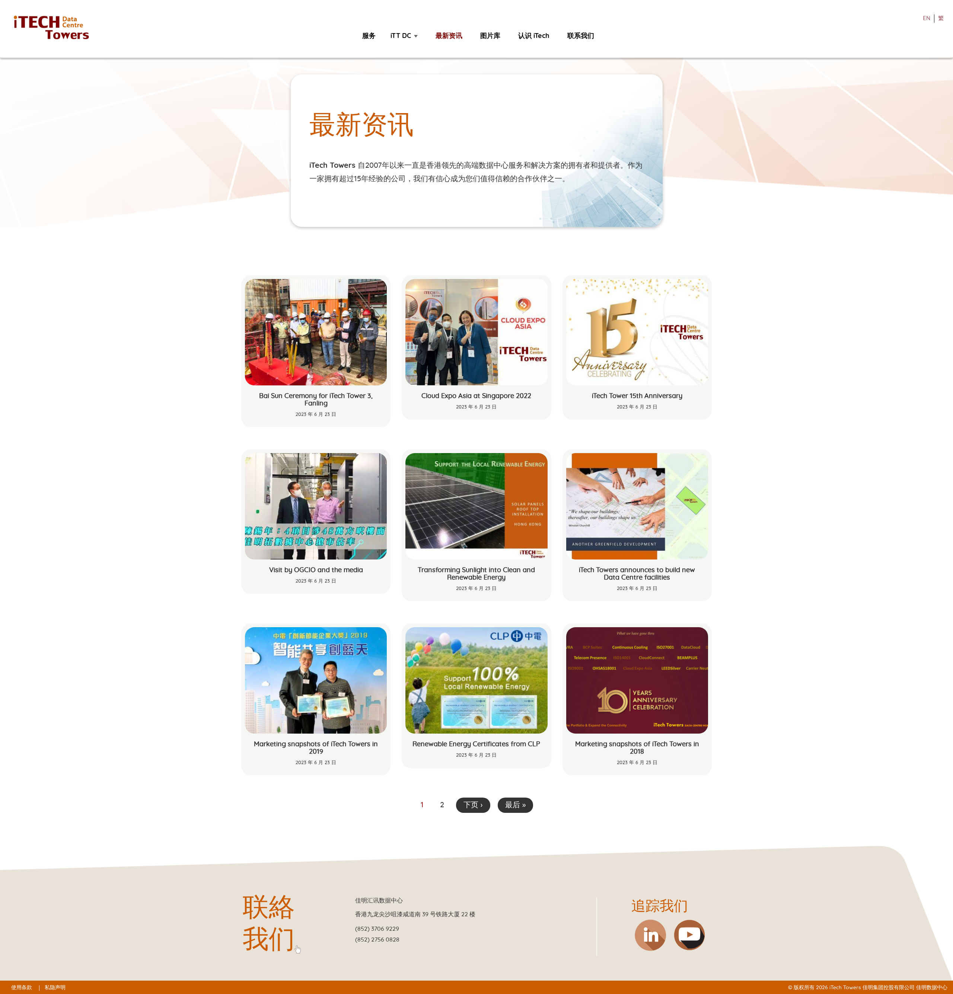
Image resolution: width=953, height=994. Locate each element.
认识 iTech (533, 35)
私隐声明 (55, 987)
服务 (369, 35)
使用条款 (21, 987)
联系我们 (580, 35)
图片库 (490, 35)
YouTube (689, 935)
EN (926, 18)
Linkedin (650, 935)
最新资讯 (449, 35)
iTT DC (401, 35)
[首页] (55, 28)
